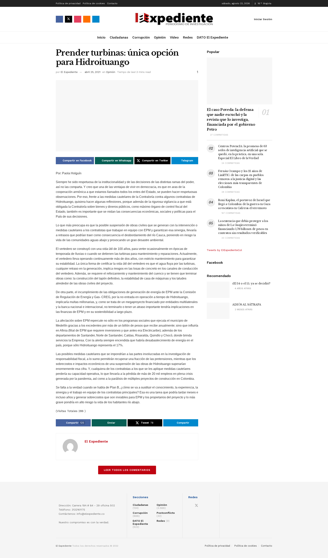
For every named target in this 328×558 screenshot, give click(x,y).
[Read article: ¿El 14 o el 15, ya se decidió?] (218, 290)
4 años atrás (242, 288)
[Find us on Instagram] (77, 19)
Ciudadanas (119, 37)
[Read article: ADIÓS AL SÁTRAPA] (218, 311)
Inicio (101, 37)
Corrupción (141, 37)
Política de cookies (94, 3)
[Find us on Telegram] (95, 19)
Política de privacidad (68, 3)
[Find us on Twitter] (68, 19)
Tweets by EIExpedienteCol (224, 250)
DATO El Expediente (212, 37)
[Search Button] (270, 37)
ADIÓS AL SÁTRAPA (246, 304)
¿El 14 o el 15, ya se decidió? (251, 283)
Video (174, 37)
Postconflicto (166, 512)
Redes (188, 37)
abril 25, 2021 (92, 72)
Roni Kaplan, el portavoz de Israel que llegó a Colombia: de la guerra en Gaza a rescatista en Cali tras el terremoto (244, 204)
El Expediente (69, 72)
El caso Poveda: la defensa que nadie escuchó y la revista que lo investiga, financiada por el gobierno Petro (231, 120)
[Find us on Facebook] (59, 19)
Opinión (160, 37)
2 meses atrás (243, 309)
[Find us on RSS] (86, 19)
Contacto (112, 3)
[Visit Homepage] (175, 19)
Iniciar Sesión (262, 19)
